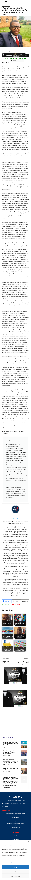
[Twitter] (20, 803)
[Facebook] (3, 803)
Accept (15, 867)
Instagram (15, 803)
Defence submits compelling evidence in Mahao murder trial (10, 761)
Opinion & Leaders (6, 6)
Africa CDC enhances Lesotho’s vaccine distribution (7, 661)
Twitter (24, 803)
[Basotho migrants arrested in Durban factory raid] (24, 753)
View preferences (15, 876)
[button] (28, 842)
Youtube (6, 806)
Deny (15, 871)
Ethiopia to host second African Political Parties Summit (10, 744)
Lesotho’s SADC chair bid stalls (11, 769)
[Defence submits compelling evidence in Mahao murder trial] (24, 762)
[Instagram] (11, 803)
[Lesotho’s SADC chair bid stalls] (24, 771)
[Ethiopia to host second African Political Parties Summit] (24, 744)
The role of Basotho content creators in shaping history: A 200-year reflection (23, 662)
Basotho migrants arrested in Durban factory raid (9, 752)
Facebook (7, 803)
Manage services (15, 862)
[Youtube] (3, 806)
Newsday (5, 51)
